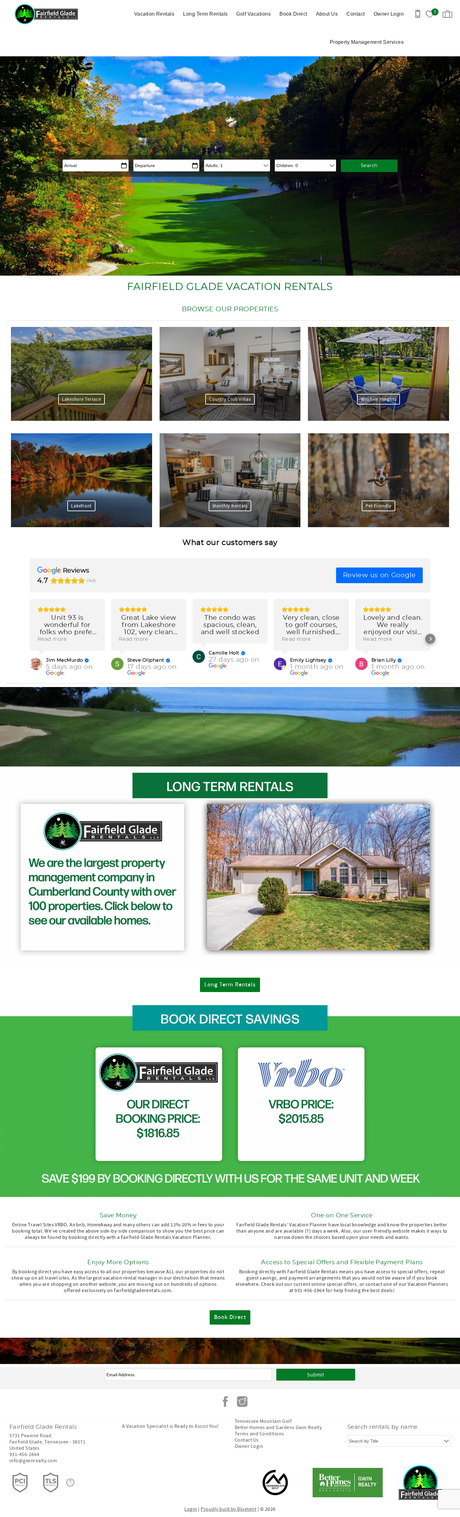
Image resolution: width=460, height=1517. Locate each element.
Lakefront (81, 506)
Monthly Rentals (230, 506)
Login (190, 1509)
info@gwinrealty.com (33, 1461)
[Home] (47, 14)
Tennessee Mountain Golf (263, 1421)
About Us (327, 14)
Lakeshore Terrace (81, 399)
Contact (355, 14)
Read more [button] (52, 639)
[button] (30, 639)
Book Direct (293, 14)
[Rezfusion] (70, 1483)
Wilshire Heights (378, 399)
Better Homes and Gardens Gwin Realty (278, 1427)
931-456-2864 (24, 1454)
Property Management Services (367, 42)
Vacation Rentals (154, 14)
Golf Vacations (253, 14)
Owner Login (389, 14)
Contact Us (247, 1440)
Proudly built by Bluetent (228, 1509)
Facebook (225, 1401)
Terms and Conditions (259, 1434)
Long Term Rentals (205, 14)
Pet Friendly (378, 506)
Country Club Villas (230, 399)
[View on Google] (36, 664)
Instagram (242, 1401)
